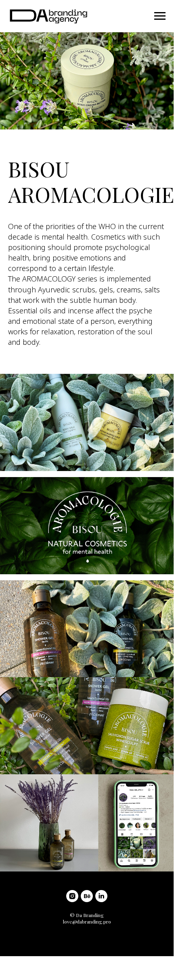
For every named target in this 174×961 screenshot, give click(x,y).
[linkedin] (101, 896)
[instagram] (72, 896)
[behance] (87, 896)
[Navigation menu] (160, 16)
